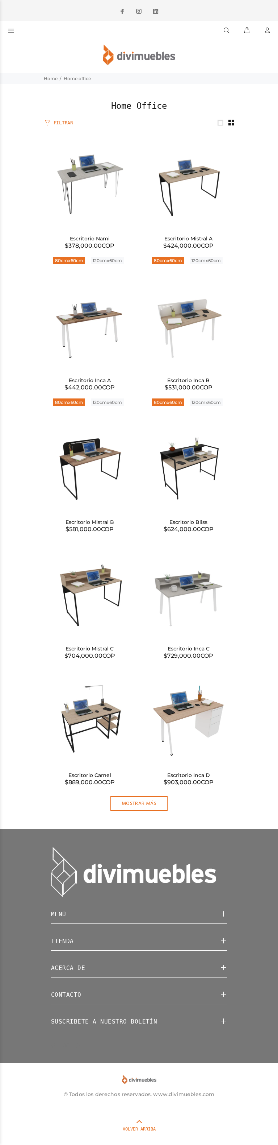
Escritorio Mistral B (90, 522)
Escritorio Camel (89, 775)
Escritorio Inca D (188, 775)
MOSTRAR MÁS (139, 803)
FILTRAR (63, 122)
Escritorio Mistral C (90, 648)
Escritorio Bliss (188, 522)
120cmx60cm (107, 260)
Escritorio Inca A (90, 380)
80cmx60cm (69, 260)
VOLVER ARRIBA (139, 1129)
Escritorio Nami (90, 238)
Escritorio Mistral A (188, 238)
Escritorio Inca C (189, 648)
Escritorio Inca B (188, 380)
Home (51, 78)
